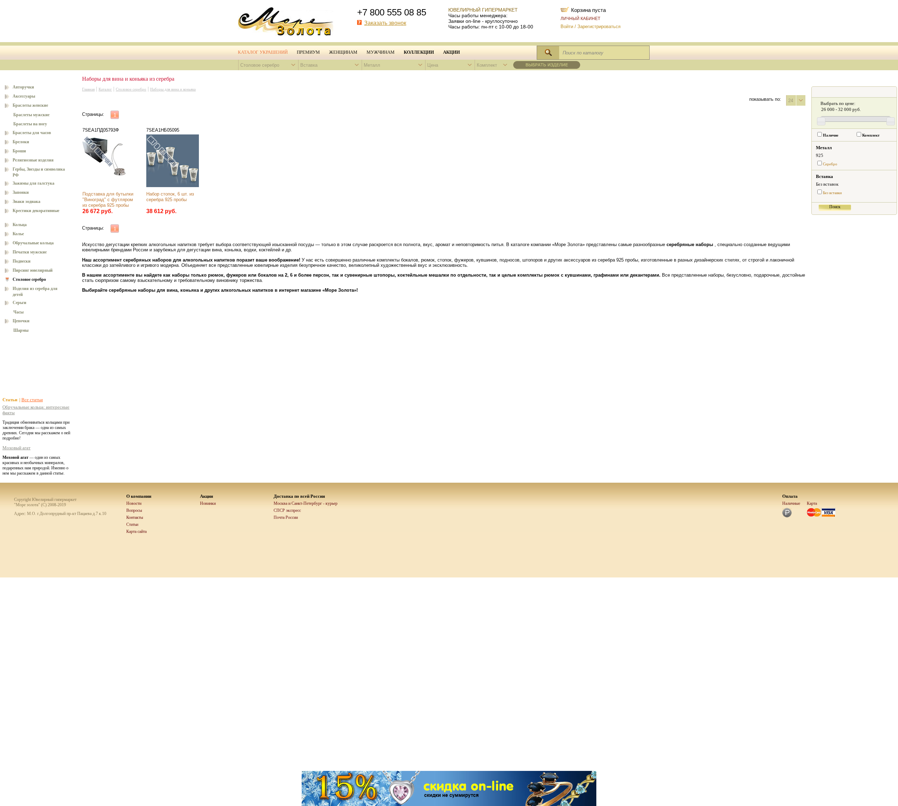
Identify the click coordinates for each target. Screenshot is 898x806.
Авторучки (23, 87)
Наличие (830, 135)
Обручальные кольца (33, 242)
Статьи (132, 524)
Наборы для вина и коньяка (173, 89)
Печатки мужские (30, 252)
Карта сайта (136, 531)
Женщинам (343, 52)
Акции (451, 52)
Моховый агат (16, 447)
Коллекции (419, 52)
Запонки (21, 192)
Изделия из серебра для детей (35, 291)
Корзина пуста (588, 9)
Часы (18, 312)
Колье (18, 233)
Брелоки (21, 141)
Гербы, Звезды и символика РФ (39, 172)
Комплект (870, 135)
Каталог (105, 89)
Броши (19, 150)
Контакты (134, 517)
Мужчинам (381, 52)
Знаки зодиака (26, 201)
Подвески (22, 261)
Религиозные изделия (33, 160)
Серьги (19, 302)
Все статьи (32, 399)
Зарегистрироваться (599, 26)
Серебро (830, 164)
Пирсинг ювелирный (33, 270)
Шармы (20, 330)
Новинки (208, 503)
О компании (138, 496)
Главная (88, 89)
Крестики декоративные (36, 210)
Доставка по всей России (299, 496)
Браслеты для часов (32, 132)
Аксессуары (24, 96)
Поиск (834, 206)
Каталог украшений (263, 52)
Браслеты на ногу (30, 123)
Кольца (20, 224)
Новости (133, 503)
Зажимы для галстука (33, 183)
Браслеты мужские (31, 114)
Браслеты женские (30, 105)
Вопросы (134, 510)
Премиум (308, 52)
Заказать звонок (385, 23)
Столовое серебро (29, 279)
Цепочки (21, 320)
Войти (567, 26)
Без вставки (832, 193)
